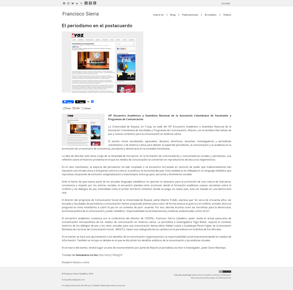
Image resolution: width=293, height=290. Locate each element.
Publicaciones (190, 14)
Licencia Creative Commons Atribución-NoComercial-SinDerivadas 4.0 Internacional (211, 276)
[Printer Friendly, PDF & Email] (76, 108)
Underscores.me (117, 285)
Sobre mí (158, 14)
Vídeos (227, 14)
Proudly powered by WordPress (77, 285)
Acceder (226, 3)
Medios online (81, 262)
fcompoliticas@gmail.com (73, 279)
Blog (172, 14)
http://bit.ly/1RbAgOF (110, 255)
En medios (211, 14)
